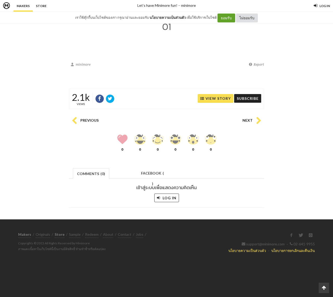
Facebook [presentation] (152, 174)
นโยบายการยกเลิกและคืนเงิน (293, 250)
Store (41, 6)
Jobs (139, 234)
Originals (43, 234)
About (108, 234)
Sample (75, 234)
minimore (188, 5)
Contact (124, 234)
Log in (169, 198)
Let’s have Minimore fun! (157, 5)
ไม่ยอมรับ (246, 18)
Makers (23, 6)
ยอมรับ (226, 18)
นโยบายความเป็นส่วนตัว (168, 17)
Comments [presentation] (91, 173)
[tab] (91, 173)
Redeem (92, 234)
